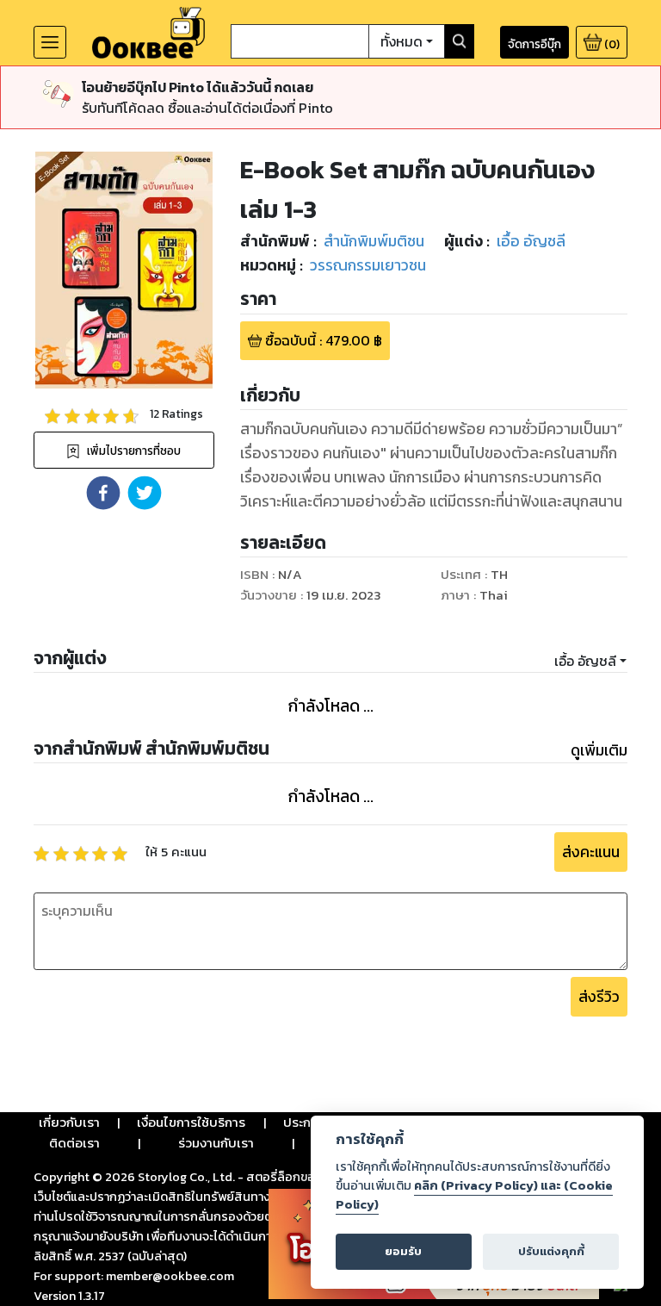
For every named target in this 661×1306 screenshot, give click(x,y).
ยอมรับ (403, 1251)
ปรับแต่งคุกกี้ (551, 1251)
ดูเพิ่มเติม (599, 750)
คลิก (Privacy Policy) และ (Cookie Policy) (474, 1195)
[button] (103, 493)
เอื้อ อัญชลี (585, 660)
